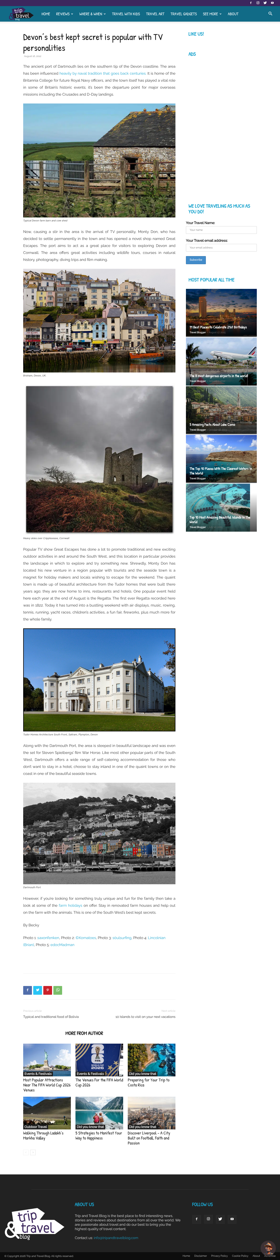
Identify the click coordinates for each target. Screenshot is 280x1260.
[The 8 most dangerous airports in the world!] (221, 362)
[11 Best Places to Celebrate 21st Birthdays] (221, 313)
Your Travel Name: (200, 223)
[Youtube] (272, 3)
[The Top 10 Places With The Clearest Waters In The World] (221, 459)
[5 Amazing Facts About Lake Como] (221, 410)
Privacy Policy (219, 1255)
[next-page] (33, 1152)
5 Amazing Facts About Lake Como (212, 424)
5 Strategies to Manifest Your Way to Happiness (98, 1135)
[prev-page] (26, 1152)
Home (46, 14)
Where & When (90, 14)
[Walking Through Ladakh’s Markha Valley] (47, 1113)
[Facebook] (250, 3)
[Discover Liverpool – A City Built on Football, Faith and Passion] (151, 1113)
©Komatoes (86, 938)
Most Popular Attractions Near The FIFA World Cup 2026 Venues (47, 1085)
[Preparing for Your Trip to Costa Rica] (151, 1060)
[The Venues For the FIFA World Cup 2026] (99, 1060)
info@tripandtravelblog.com (116, 1238)
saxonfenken (48, 938)
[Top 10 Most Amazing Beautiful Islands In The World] (221, 508)
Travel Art (155, 14)
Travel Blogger (198, 332)
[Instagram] (258, 3)
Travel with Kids (126, 14)
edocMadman (62, 945)
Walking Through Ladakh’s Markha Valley (43, 1135)
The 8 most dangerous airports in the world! (219, 375)
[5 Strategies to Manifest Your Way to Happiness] (99, 1113)
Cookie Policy (240, 1255)
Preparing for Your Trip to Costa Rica (149, 1082)
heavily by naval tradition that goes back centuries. (102, 73)
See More (210, 14)
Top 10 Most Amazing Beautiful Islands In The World (220, 519)
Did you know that (142, 1074)
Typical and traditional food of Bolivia (51, 1017)
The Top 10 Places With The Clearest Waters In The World (221, 471)
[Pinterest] (47, 990)
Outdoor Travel (35, 1127)
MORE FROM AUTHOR (84, 1033)
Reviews (63, 14)
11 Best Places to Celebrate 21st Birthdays (218, 327)
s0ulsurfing (121, 938)
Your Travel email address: (207, 240)
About (233, 14)
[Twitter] (265, 3)
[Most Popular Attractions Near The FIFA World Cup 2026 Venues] (47, 1060)
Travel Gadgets (184, 14)
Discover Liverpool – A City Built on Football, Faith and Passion (149, 1138)
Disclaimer (200, 1255)
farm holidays (70, 905)
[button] (270, 14)
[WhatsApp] (57, 990)
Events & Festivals (38, 1074)
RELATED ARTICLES (43, 1033)
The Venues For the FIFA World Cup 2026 (99, 1082)
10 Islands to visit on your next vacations (145, 1017)
